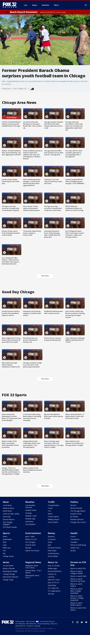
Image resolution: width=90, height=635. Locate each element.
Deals (50, 542)
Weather (29, 502)
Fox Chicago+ (30, 542)
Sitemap (51, 594)
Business (51, 536)
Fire (4, 550)
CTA (49, 511)
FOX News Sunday (10, 527)
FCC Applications (54, 591)
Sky (4, 553)
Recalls (73, 550)
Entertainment (33, 533)
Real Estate (52, 550)
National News (8, 508)
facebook (73, 622)
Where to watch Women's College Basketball (77, 598)
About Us (53, 562)
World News (7, 511)
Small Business (53, 553)
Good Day (7, 516)
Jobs (49, 545)
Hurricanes (29, 521)
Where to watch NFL (78, 568)
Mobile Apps (52, 568)
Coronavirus (74, 539)
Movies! (28, 548)
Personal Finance (54, 548)
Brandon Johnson (77, 519)
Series (6, 562)
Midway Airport (53, 519)
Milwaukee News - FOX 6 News (32, 566)
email (86, 622)
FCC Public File (53, 588)
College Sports (8, 556)
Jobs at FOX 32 (53, 582)
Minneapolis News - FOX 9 (32, 576)
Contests (51, 577)
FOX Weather (30, 524)
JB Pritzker (74, 516)
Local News (7, 505)
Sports (6, 533)
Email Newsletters (55, 571)
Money (51, 533)
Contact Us (52, 574)
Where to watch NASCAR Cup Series (77, 580)
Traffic (51, 502)
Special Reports (9, 519)
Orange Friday (8, 580)
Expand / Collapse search (85, 5)
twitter (82, 622)
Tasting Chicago (9, 574)
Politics (74, 502)
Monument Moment (10, 577)
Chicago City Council (78, 522)
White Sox (6, 548)
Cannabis (73, 542)
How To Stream (54, 565)
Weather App (30, 519)
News (6, 502)
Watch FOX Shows (32, 550)
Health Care (74, 548)
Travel (50, 508)
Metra (50, 514)
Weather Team (31, 516)
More (56, 5)
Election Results (76, 508)
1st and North (8, 565)
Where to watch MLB (78, 576)
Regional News (33, 562)
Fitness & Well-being (78, 545)
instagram (77, 622)
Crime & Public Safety (11, 514)
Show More (45, 276)
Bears (5, 536)
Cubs (5, 545)
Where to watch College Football (76, 572)
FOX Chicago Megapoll (8, 523)
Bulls (4, 542)
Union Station (53, 522)
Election (73, 505)
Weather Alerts (31, 510)
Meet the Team (54, 580)
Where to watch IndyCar (76, 585)
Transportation (53, 505)
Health (73, 533)
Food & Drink (30, 545)
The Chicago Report (77, 511)
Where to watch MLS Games (78, 609)
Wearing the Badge (10, 571)
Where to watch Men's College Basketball (76, 591)
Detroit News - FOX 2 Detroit (33, 571)
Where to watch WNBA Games (76, 604)
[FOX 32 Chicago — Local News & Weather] (10, 5)
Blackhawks (7, 539)
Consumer (52, 539)
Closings (28, 513)
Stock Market (53, 556)
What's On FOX (31, 539)
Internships (52, 585)
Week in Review (9, 568)
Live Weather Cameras (30, 506)
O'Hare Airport (53, 516)
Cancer (73, 536)
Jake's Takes (30, 536)
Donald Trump (75, 514)
